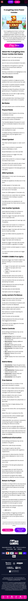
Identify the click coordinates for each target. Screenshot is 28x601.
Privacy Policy (9, 549)
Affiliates (19, 549)
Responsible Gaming (7, 547)
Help (14, 547)
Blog (15, 549)
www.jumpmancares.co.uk (20, 578)
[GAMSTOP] (20, 563)
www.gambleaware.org (7, 578)
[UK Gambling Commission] (10, 568)
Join (17, 2)
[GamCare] (8, 563)
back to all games (20, 530)
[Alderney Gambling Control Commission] (14, 571)
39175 (23, 585)
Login (11, 2)
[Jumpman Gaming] (14, 544)
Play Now (7, 530)
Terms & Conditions (21, 547)
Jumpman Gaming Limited (19, 582)
